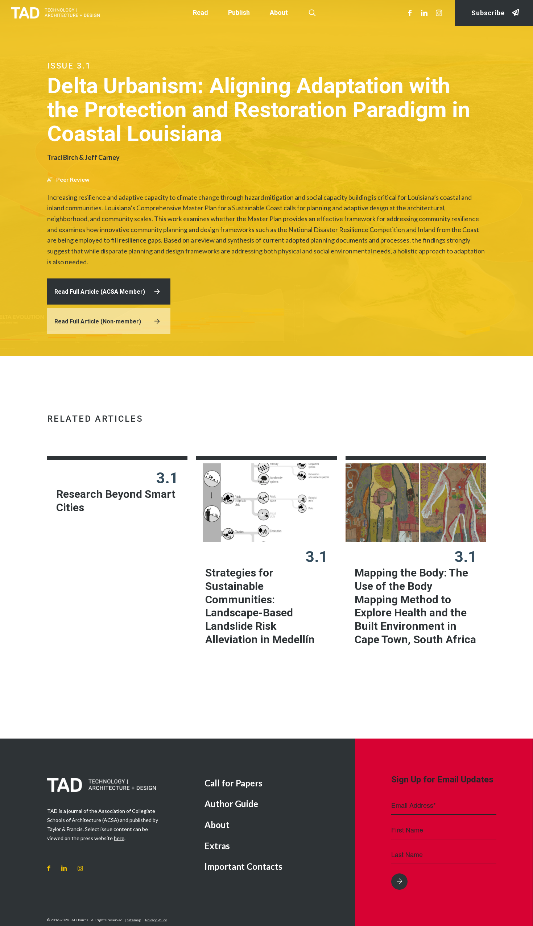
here (119, 838)
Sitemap (134, 920)
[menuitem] (274, 784)
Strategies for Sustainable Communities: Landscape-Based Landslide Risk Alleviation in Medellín (260, 606)
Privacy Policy (156, 920)
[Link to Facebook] (409, 12)
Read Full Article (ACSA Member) (99, 291)
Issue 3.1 (69, 65)
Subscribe (488, 13)
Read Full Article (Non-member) (97, 321)
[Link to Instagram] (438, 12)
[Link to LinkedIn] (424, 12)
